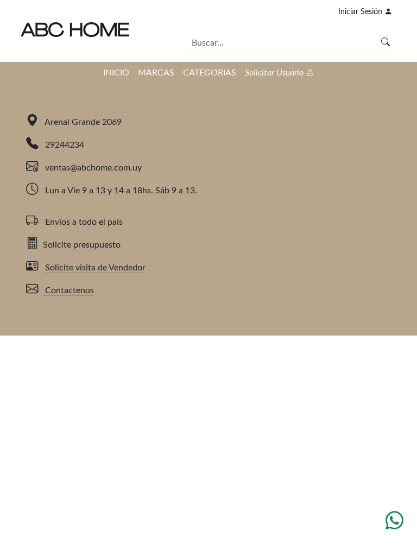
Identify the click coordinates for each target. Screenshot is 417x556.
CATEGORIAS (209, 72)
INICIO (116, 72)
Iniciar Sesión (361, 12)
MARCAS (156, 72)
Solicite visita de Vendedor (94, 267)
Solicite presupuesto (82, 245)
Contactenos (68, 290)
